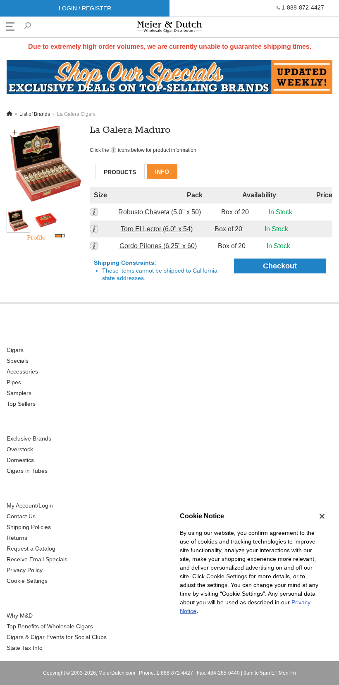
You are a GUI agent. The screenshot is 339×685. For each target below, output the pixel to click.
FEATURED (23, 421)
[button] (15, 132)
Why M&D (20, 615)
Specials (18, 360)
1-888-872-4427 (303, 7)
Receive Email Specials (37, 559)
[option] (46, 164)
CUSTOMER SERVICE (39, 488)
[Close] (322, 516)
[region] (251, 568)
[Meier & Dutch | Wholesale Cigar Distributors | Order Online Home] (169, 29)
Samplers (19, 393)
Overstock (20, 449)
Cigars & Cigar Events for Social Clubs (57, 637)
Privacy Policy (25, 570)
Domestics (20, 460)
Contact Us (21, 516)
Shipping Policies (29, 527)
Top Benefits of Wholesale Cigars (50, 626)
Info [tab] (162, 171)
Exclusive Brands (29, 438)
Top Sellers (21, 403)
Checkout (280, 266)
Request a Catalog (31, 548)
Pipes (14, 382)
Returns (17, 537)
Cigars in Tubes (27, 470)
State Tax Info (25, 647)
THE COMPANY (30, 598)
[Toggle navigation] (10, 26)
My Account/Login (30, 505)
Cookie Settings (226, 576)
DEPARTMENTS (30, 332)
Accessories (22, 371)
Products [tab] (120, 172)
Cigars (15, 350)
